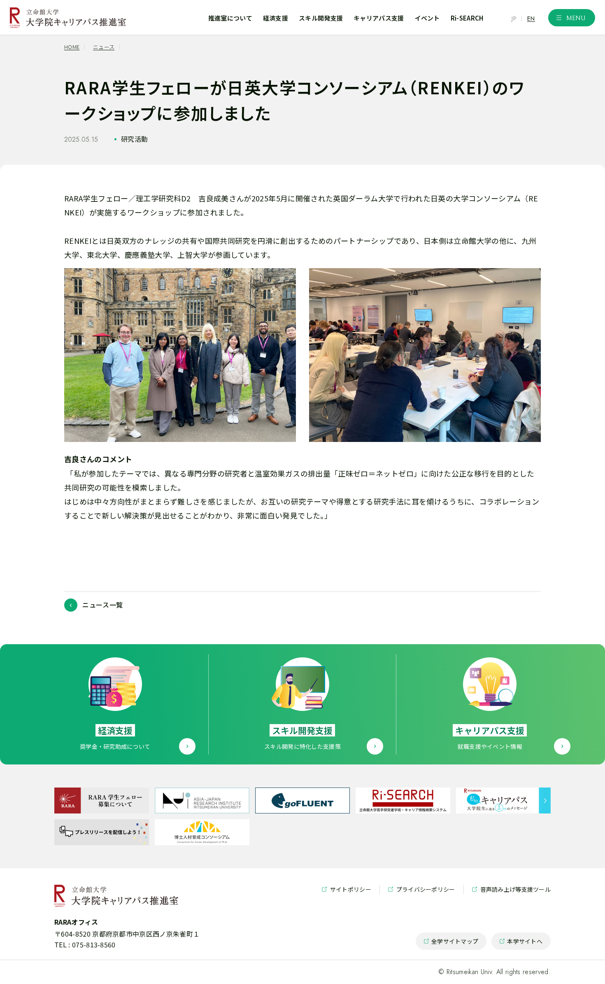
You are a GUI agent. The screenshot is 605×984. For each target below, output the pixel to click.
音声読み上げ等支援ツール (511, 889)
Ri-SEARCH (467, 18)
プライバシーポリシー (421, 889)
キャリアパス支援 (379, 18)
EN (531, 18)
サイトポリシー (346, 889)
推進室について (230, 18)
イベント (427, 18)
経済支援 (275, 18)
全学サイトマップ (451, 943)
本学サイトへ (521, 943)
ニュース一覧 (102, 605)
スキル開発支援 (321, 18)
